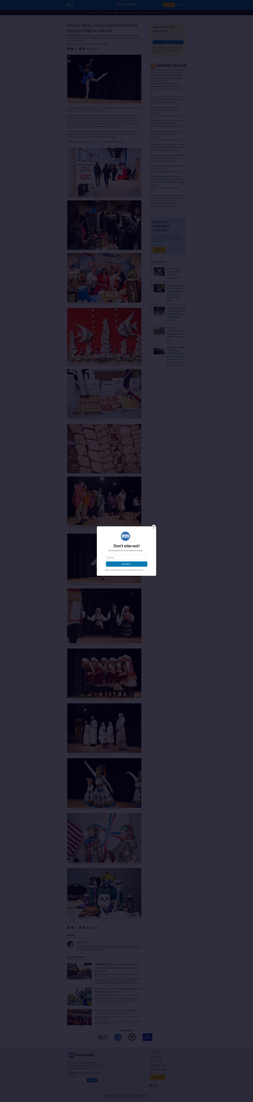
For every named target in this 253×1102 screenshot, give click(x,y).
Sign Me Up (126, 564)
